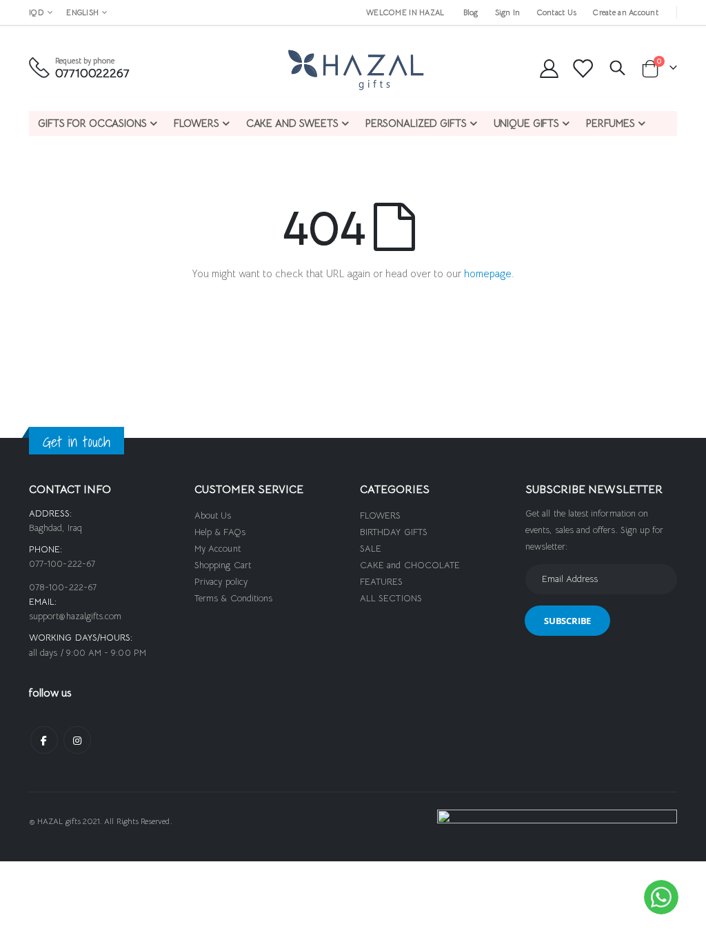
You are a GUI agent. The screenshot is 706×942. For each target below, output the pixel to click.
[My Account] (548, 68)
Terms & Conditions (233, 598)
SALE (370, 548)
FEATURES (381, 582)
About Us (213, 515)
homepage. (489, 273)
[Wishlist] (583, 68)
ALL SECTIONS (391, 598)
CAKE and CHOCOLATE (410, 565)
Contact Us (557, 12)
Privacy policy (221, 582)
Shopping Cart (222, 565)
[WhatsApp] (661, 897)
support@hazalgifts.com (75, 616)
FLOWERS (380, 515)
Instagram (77, 740)
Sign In (508, 12)
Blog (470, 12)
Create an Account (625, 12)
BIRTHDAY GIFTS (393, 532)
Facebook (44, 740)
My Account (217, 548)
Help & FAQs (219, 532)
